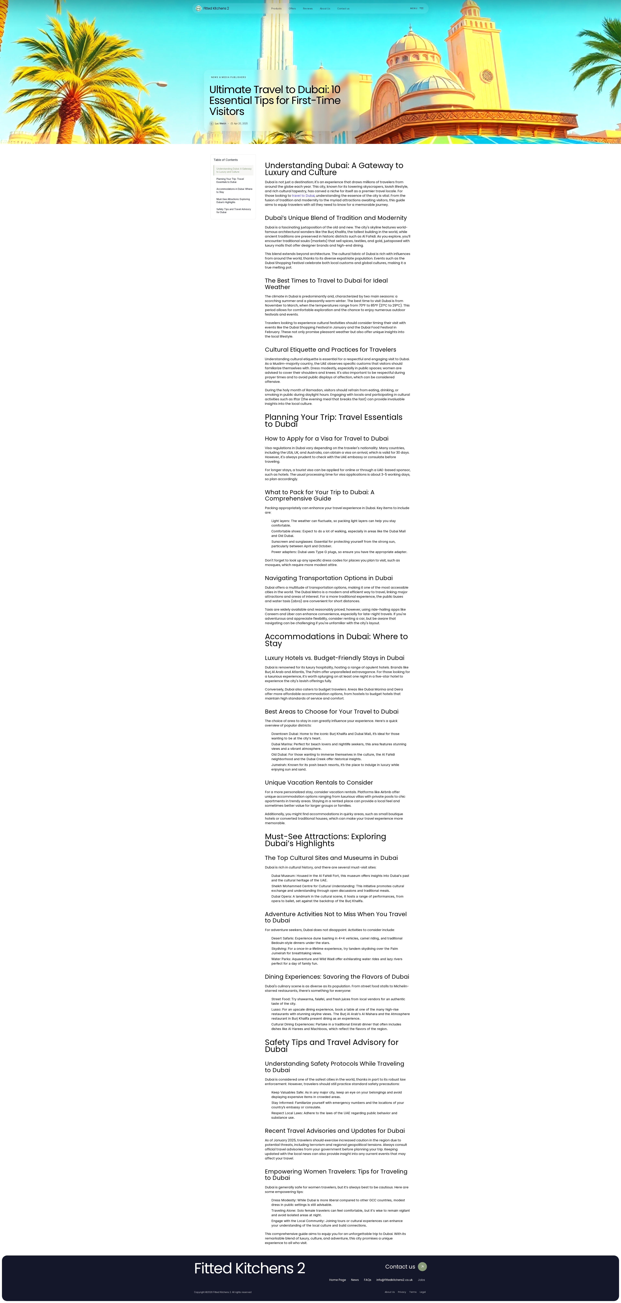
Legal (423, 1292)
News (355, 1280)
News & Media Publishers (228, 77)
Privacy (402, 1292)
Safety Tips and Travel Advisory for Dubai (234, 211)
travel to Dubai (303, 196)
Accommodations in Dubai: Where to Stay (234, 190)
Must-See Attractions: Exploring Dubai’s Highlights (233, 201)
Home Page (337, 1280)
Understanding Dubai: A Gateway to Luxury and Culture (234, 170)
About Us (390, 1292)
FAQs (367, 1280)
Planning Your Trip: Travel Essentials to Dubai (230, 180)
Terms (413, 1292)
